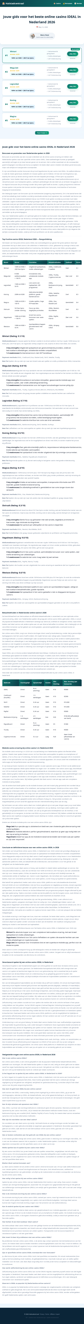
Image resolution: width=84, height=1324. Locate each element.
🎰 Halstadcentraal (13, 3)
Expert (58, 1314)
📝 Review (78, 3)
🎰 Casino (57, 3)
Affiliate (52, 1314)
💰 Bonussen (67, 3)
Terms (47, 1314)
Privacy (42, 1314)
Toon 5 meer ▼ (42, 133)
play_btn (73, 54)
